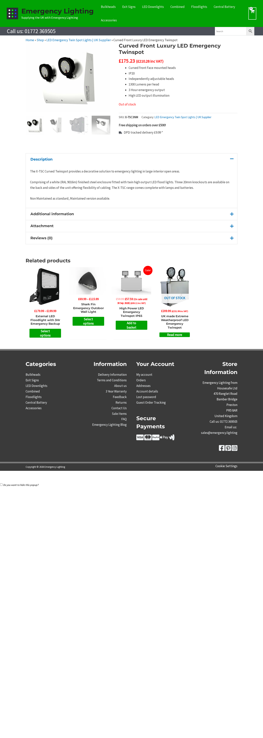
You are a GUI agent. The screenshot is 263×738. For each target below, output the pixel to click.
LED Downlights (153, 7)
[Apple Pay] (164, 439)
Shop (40, 40)
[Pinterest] (228, 449)
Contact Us (119, 408)
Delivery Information (112, 374)
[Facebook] (222, 449)
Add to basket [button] (131, 325)
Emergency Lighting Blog (109, 425)
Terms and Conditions (112, 380)
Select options (45, 333)
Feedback (120, 397)
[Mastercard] (148, 439)
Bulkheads (108, 7)
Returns (121, 402)
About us (120, 386)
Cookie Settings (226, 466)
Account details (147, 391)
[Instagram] (234, 449)
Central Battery (224, 7)
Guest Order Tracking (151, 402)
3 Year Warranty (116, 391)
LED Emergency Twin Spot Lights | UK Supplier (78, 40)
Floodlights (199, 7)
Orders (141, 380)
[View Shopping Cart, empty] (252, 13)
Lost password (146, 397)
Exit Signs (129, 7)
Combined (177, 7)
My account (144, 374)
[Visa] (140, 439)
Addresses (143, 386)
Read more (174, 335)
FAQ (124, 419)
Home (30, 40)
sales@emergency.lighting (219, 433)
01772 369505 (40, 31)
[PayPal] (155, 439)
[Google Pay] (172, 439)
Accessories (109, 20)
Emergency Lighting (57, 11)
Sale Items (119, 414)
